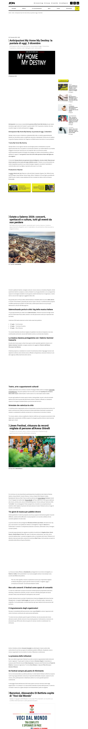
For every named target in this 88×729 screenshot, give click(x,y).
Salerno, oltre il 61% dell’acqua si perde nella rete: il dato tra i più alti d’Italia (73, 130)
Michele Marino (19, 468)
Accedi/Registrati (64, 3)
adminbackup (18, 264)
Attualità (14, 8)
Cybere (55, 3)
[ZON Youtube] (77, 3)
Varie (13, 12)
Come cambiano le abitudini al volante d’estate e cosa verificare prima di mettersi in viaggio (73, 88)
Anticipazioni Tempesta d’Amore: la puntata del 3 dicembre (38, 188)
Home (10, 12)
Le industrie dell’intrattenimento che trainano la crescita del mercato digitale (73, 109)
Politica (24, 8)
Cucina (58, 8)
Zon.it (31, 128)
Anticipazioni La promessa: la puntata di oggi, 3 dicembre (24, 188)
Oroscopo (48, 3)
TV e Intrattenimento (37, 8)
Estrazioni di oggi (39, 3)
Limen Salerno (41, 498)
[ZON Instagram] (74, 3)
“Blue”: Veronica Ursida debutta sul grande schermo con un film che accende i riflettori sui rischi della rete (73, 119)
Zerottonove (69, 8)
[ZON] (12, 3)
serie (11, 173)
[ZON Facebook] (71, 3)
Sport (49, 8)
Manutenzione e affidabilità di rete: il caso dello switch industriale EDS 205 (73, 98)
